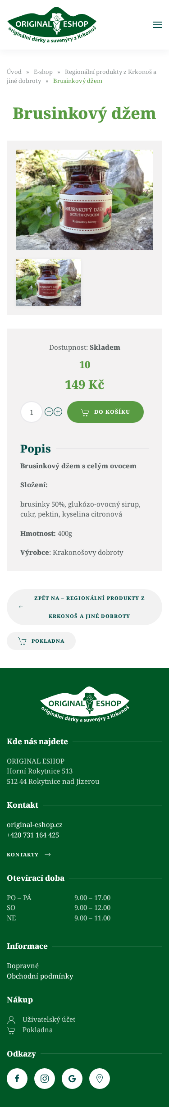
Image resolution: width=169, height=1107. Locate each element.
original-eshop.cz (35, 824)
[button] (157, 25)
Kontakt (22, 805)
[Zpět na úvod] (52, 25)
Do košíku (112, 412)
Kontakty (23, 854)
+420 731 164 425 (33, 834)
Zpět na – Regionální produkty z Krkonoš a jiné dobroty (89, 607)
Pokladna (48, 640)
